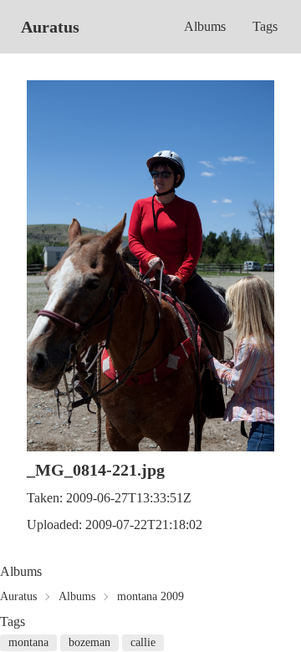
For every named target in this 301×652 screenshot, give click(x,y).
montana (28, 642)
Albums (205, 26)
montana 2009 (150, 596)
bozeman (89, 642)
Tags (265, 26)
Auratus (50, 27)
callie (143, 642)
